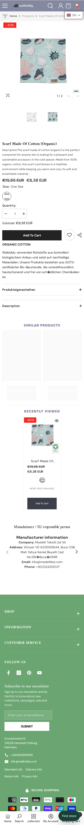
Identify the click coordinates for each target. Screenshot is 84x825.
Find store (69, 816)
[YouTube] (39, 673)
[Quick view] (56, 420)
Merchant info (13, 769)
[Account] (61, 6)
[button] (69, 96)
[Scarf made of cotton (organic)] (42, 435)
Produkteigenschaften (18, 290)
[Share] (78, 235)
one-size (42, 480)
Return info (11, 776)
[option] (42, 60)
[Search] (50, 5)
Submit (27, 726)
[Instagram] (19, 673)
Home (13, 16)
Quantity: (9, 205)
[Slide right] (76, 552)
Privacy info (29, 776)
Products (28, 16)
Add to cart (32, 235)
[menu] (5, 5)
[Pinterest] (29, 673)
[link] (69, 234)
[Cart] (68, 5)
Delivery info (34, 769)
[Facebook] (8, 673)
